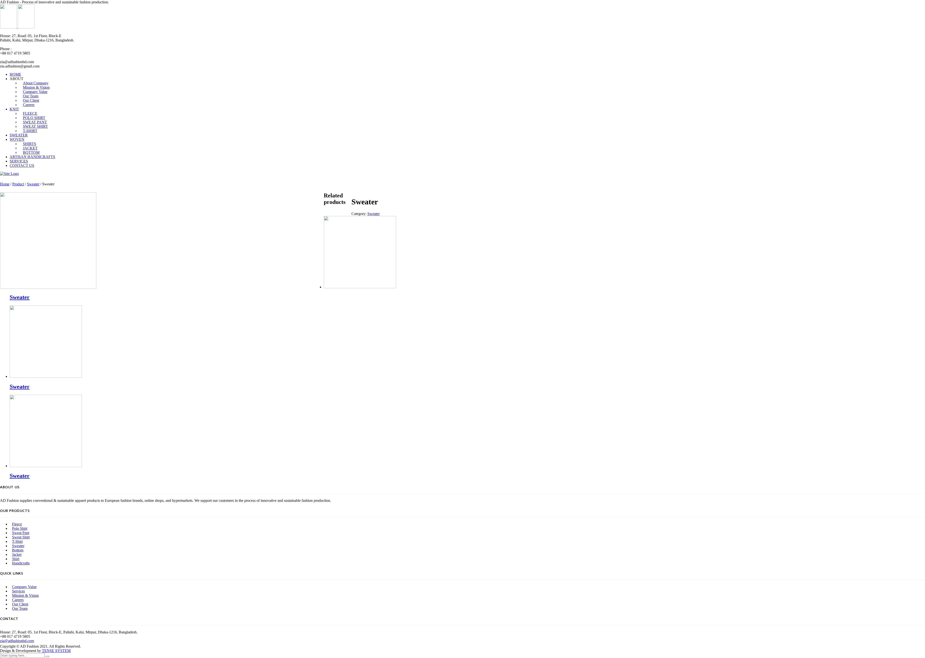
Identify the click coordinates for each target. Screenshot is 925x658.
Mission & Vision (25, 595)
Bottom (17, 550)
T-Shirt (17, 541)
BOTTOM (31, 152)
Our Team (19, 608)
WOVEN (17, 139)
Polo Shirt (19, 528)
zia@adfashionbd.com (17, 641)
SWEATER (19, 135)
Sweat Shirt (21, 537)
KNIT (14, 109)
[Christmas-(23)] (48, 287)
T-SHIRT (30, 131)
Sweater (33, 184)
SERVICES (19, 161)
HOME (15, 74)
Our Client (20, 604)
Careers (28, 105)
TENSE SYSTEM (56, 651)
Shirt (15, 559)
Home (4, 184)
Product (18, 184)
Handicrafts (21, 563)
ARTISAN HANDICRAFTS (32, 157)
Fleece (17, 524)
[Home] (9, 174)
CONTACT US (22, 165)
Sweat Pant (20, 533)
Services (18, 591)
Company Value (24, 587)
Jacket (16, 554)
